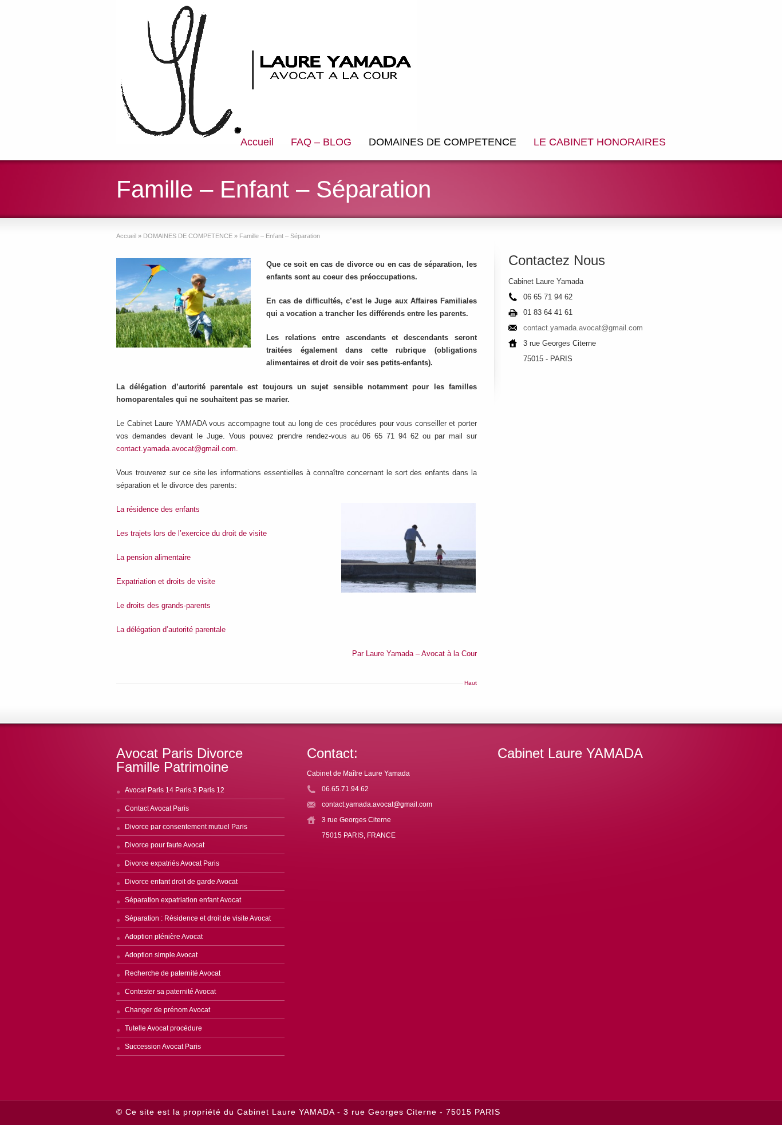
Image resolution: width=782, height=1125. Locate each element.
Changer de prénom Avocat (167, 1010)
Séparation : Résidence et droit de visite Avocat (198, 918)
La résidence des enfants (158, 509)
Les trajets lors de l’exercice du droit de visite (191, 533)
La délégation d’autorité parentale (171, 629)
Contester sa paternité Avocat (170, 992)
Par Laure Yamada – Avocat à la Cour (414, 653)
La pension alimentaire (153, 557)
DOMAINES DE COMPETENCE (442, 142)
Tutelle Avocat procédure (163, 1028)
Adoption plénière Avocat (164, 937)
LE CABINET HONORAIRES (600, 142)
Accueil (257, 142)
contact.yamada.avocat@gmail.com (583, 327)
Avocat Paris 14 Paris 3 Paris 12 (174, 790)
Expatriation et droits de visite (165, 581)
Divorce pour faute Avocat (164, 845)
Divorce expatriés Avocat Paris (172, 863)
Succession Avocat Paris (163, 1047)
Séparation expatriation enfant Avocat (183, 900)
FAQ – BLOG (321, 142)
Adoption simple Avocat (161, 955)
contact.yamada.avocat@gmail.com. (177, 448)
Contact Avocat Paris (157, 808)
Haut (470, 683)
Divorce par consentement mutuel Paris (186, 827)
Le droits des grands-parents (163, 605)
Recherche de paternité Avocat (172, 973)
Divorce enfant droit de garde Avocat (181, 882)
